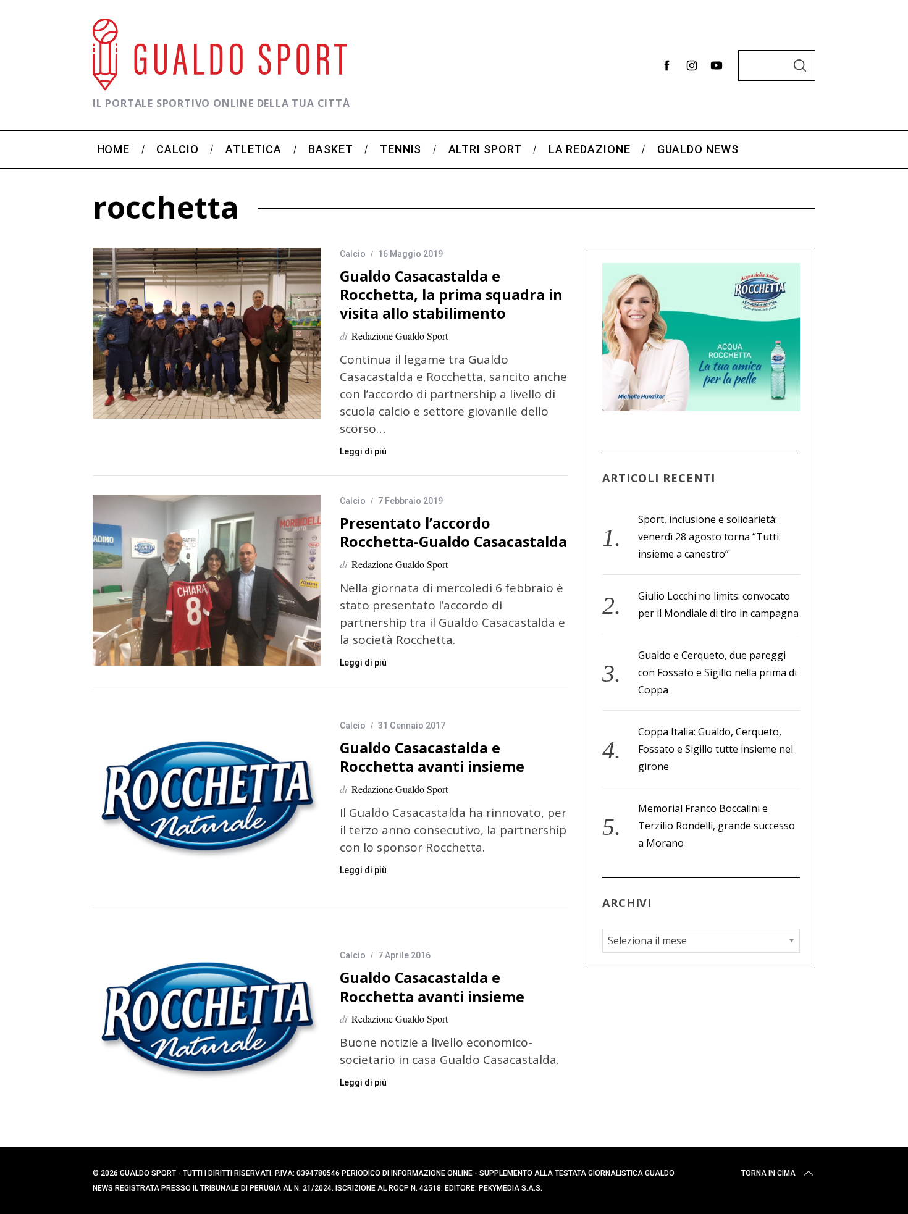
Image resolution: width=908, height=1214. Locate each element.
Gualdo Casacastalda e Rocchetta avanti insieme (432, 757)
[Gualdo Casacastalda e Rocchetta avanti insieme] (207, 797)
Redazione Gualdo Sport (399, 335)
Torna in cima (768, 1173)
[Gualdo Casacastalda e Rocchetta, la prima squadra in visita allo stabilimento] (207, 333)
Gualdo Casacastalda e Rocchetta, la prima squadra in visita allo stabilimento (451, 295)
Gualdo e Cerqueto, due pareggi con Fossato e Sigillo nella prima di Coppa (717, 672)
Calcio (353, 254)
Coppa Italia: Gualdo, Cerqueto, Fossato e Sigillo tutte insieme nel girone (715, 749)
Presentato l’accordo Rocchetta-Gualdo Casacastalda (453, 532)
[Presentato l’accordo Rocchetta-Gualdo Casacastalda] (207, 580)
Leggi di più (363, 451)
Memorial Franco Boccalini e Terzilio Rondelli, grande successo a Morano (716, 826)
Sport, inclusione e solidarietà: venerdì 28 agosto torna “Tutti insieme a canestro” (708, 537)
